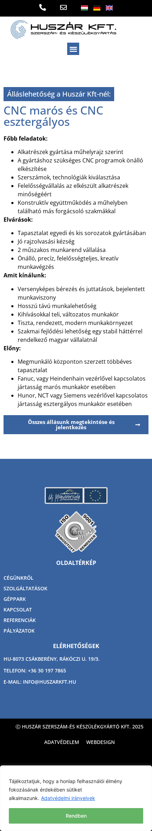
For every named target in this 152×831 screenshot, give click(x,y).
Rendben (76, 816)
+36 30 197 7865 (47, 670)
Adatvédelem (61, 742)
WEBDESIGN (100, 742)
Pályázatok (19, 630)
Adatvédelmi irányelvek (68, 798)
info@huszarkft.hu (49, 681)
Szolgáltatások (25, 588)
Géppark (15, 599)
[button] (73, 49)
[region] (76, 798)
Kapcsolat (18, 609)
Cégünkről (19, 577)
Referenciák (20, 620)
